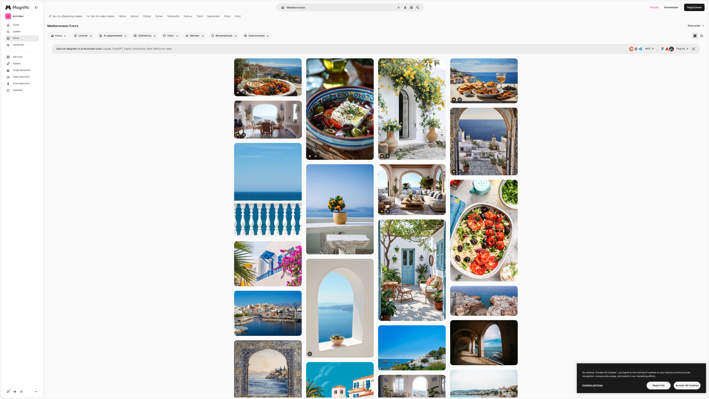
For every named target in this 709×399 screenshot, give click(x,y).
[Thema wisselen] (21, 392)
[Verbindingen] (8, 392)
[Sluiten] (693, 49)
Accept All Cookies (687, 385)
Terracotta (173, 16)
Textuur (188, 16)
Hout (238, 16)
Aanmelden (671, 7)
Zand (200, 16)
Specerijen (213, 16)
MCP (647, 48)
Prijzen (654, 7)
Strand (147, 16)
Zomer (159, 16)
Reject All (659, 385)
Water (122, 16)
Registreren (694, 7)
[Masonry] (695, 36)
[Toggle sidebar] (36, 7)
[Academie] (15, 392)
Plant (227, 16)
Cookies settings (592, 385)
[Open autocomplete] (281, 7)
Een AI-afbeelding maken (68, 16)
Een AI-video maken (103, 16)
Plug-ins (681, 48)
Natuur (135, 16)
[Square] (702, 36)
